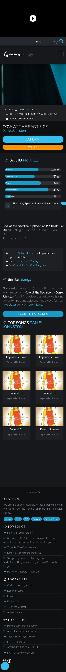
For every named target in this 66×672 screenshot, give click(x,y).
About (8, 527)
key (31, 55)
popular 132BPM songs (26, 269)
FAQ (18, 527)
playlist (13, 312)
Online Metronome (28, 261)
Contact (36, 527)
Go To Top (32, 500)
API (26, 527)
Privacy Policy (51, 527)
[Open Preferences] (5, 666)
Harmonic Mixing (31, 312)
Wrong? (32, 147)
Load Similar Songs (33, 322)
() (20, 540)
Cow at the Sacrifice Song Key (29, 273)
